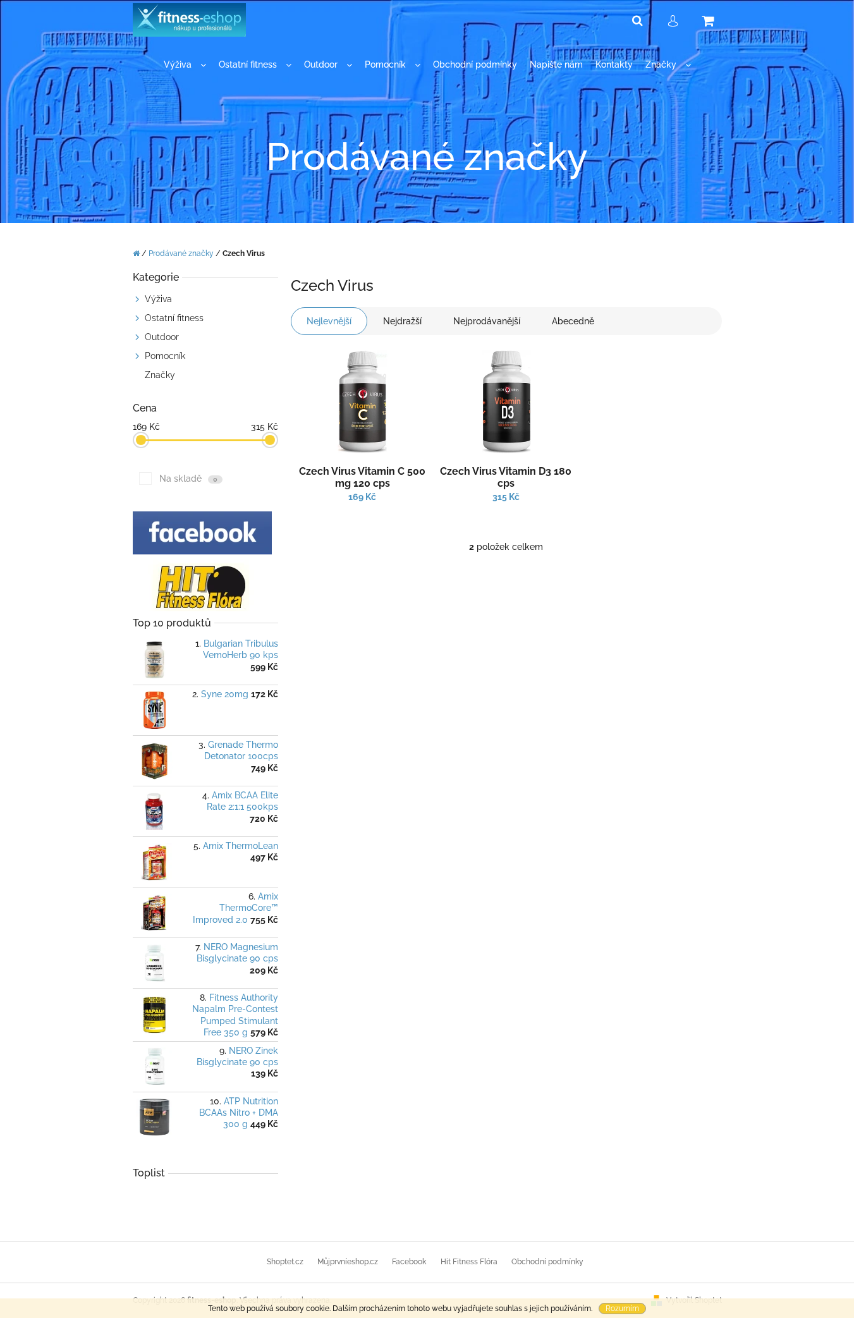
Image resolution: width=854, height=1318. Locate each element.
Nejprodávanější (486, 321)
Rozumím (622, 1308)
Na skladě (188, 478)
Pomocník (165, 356)
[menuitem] (184, 65)
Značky (160, 375)
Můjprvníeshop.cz (347, 1261)
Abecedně (573, 321)
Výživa (158, 299)
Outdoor (162, 337)
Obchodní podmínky (547, 1261)
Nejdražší (402, 321)
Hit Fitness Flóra (469, 1261)
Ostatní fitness (174, 318)
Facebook (409, 1261)
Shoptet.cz (285, 1261)
